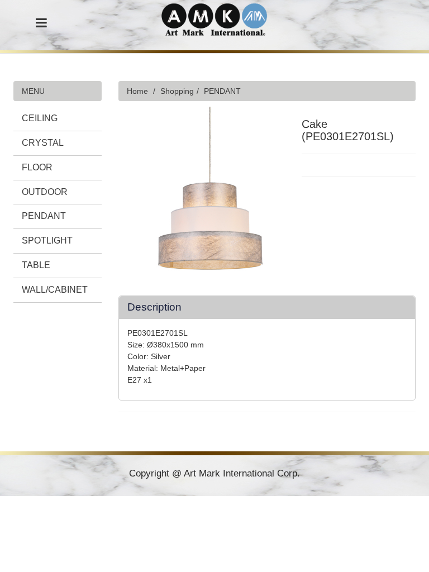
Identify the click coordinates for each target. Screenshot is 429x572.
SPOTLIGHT (47, 240)
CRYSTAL (43, 142)
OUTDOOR (45, 192)
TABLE (36, 265)
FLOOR (37, 167)
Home (137, 91)
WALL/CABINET (55, 289)
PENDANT (44, 216)
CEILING (40, 118)
